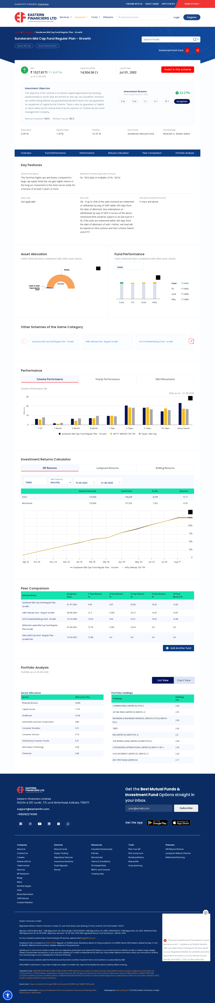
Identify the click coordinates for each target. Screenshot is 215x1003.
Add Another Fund (180, 648)
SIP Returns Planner (175, 849)
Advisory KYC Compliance (75, 973)
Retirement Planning (175, 857)
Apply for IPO (168, 4)
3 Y (155, 101)
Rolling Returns (165, 468)
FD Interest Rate (98, 865)
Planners (108, 17)
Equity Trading (61, 853)
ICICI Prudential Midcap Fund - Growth (156, 341)
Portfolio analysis (185, 153)
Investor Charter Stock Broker (104, 971)
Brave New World (25, 894)
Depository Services (63, 857)
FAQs (19, 890)
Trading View (97, 873)
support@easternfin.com (33, 809)
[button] (191, 341)
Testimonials (23, 865)
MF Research (28, 32)
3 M (123, 101)
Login (177, 17)
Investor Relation (25, 902)
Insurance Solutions (63, 861)
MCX (48, 971)
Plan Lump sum (135, 853)
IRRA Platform (133, 973)
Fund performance (55, 153)
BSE (39, 971)
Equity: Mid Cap (24, 45)
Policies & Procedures (47, 990)
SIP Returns (50, 468)
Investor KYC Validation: (32, 4)
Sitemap (88, 990)
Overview (26, 153)
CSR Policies (23, 898)
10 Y (167, 101)
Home (17, 32)
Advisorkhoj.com (122, 990)
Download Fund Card (171, 50)
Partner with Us (134, 4)
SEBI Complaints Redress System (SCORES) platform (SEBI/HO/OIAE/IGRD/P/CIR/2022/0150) (86, 974)
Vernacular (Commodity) (98, 973)
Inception (182, 101)
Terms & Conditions (100, 861)
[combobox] (59, 482)
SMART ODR (144, 973)
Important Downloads (101, 849)
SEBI (34, 971)
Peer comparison (152, 153)
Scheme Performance (50, 379)
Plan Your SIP (134, 849)
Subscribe (186, 808)
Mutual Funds (60, 849)
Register (192, 17)
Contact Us (22, 853)
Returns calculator (118, 153)
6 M (134, 101)
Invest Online (152, 4)
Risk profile (133, 861)
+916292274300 (27, 814)
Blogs (20, 878)
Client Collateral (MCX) (29, 978)
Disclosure (79, 990)
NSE (43, 971)
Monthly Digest (24, 886)
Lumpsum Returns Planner (178, 853)
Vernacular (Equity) (118, 973)
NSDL (53, 971)
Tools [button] (94, 17)
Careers (21, 857)
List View (163, 680)
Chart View (183, 680)
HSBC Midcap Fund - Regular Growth (102, 341)
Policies (94, 853)
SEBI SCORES (62, 971)
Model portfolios (136, 857)
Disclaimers (97, 857)
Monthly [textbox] (55, 482)
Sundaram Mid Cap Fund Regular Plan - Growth (53, 341)
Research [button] (80, 17)
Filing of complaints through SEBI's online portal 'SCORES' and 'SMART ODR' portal (61, 984)
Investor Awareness (48, 978)
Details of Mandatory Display (52, 973)
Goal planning (135, 865)
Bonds (57, 869)
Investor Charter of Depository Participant (135, 971)
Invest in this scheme (177, 69)
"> (197, 39)
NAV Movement (165, 379)
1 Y (145, 101)
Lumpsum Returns (107, 468)
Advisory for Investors (82, 971)
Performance (87, 153)
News (19, 882)
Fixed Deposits (61, 865)
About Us (21, 849)
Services (21, 869)
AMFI (70, 971)
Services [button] (65, 17)
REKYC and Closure (100, 869)
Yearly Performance (107, 379)
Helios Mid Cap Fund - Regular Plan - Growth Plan (38, 637)
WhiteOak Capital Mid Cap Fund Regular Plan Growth (40, 627)
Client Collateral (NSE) (150, 975)
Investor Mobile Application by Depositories (110, 975)
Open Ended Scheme (47, 45)
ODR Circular (134, 975)
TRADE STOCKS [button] (191, 4)
